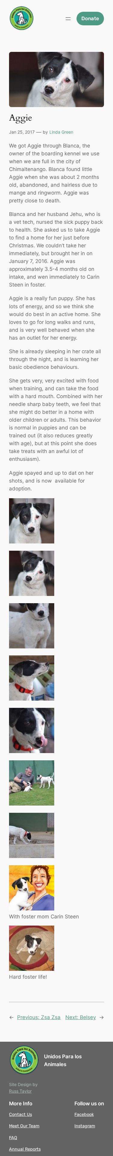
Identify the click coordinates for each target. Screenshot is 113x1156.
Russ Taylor (20, 1091)
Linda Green (61, 132)
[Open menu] (68, 18)
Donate (90, 18)
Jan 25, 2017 (22, 132)
